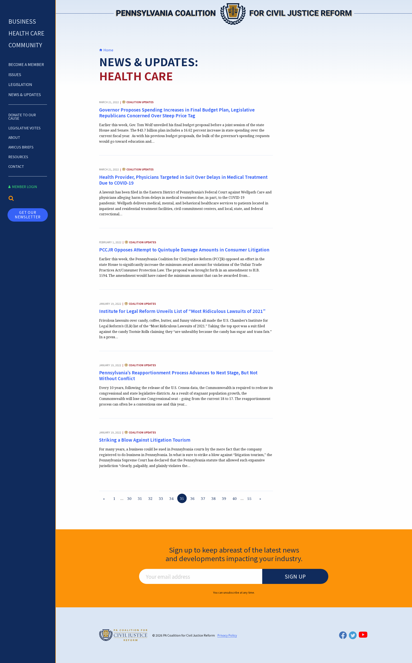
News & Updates (24, 94)
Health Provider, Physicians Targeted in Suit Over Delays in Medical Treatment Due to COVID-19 (183, 180)
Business (22, 21)
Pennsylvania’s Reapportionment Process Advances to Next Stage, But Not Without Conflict (178, 375)
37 (203, 498)
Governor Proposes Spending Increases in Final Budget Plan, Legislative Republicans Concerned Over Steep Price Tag (177, 113)
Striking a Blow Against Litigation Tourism (144, 440)
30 (129, 498)
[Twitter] (353, 635)
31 (140, 498)
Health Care (26, 33)
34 (171, 498)
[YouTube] (363, 635)
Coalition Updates (140, 102)
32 (150, 498)
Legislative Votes (24, 127)
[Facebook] (343, 635)
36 (192, 498)
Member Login (24, 186)
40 (234, 498)
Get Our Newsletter (28, 214)
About (14, 137)
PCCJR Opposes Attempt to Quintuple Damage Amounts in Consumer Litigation (184, 250)
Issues (14, 74)
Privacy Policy (227, 635)
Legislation (20, 84)
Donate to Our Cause (22, 116)
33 (161, 498)
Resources (18, 156)
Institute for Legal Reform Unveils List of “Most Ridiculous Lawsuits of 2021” (182, 311)
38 (213, 498)
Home (108, 49)
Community (25, 45)
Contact (16, 166)
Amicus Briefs (20, 147)
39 (224, 498)
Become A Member (26, 64)
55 (249, 498)
